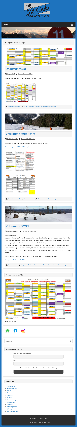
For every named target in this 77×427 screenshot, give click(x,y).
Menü (6, 24)
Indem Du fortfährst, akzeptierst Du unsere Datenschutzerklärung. (36, 368)
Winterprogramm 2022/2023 (17, 226)
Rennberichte (11, 393)
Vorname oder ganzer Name (22, 353)
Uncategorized (12, 406)
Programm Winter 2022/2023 (15, 260)
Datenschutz (44, 418)
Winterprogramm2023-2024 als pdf (17, 147)
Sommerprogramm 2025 (16, 69)
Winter (20, 199)
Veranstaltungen (51, 106)
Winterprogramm (28, 199)
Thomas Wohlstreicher (25, 74)
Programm (31, 106)
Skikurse (31, 265)
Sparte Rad (11, 402)
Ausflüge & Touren (13, 388)
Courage (47, 422)
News (10, 199)
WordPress (37, 422)
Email (15, 360)
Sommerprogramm (14, 106)
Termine (43, 106)
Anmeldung (11, 386)
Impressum (32, 418)
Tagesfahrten (38, 265)
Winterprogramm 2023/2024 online (20, 134)
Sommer (37, 106)
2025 (25, 106)
